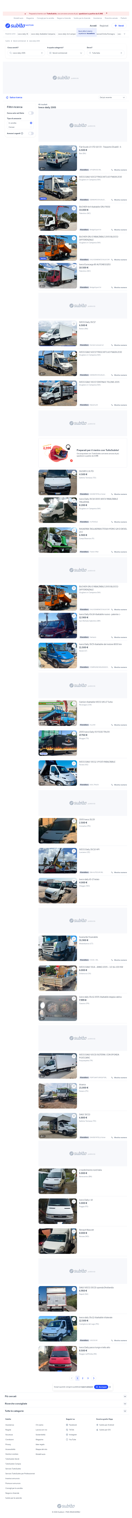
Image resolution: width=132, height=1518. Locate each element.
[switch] (31, 113)
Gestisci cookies (11, 1454)
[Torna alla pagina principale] (20, 25)
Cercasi (11, 127)
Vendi (121, 25)
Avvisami (103, 1387)
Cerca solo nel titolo (15, 113)
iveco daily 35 (23, 34)
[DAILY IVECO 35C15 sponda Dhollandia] (82, 1300)
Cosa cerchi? (13, 47)
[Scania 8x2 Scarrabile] (82, 949)
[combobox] (26, 53)
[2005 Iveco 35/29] (82, 832)
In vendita (12, 123)
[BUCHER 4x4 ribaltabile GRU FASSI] (82, 219)
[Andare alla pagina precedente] (71, 1378)
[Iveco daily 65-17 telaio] (82, 892)
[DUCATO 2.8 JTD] (82, 482)
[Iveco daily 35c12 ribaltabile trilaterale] (82, 1330)
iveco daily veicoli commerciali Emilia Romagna (97, 34)
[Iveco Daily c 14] (82, 1212)
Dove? (89, 47)
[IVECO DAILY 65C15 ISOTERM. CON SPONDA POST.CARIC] (82, 1067)
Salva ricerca (16, 97)
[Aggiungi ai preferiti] (74, 148)
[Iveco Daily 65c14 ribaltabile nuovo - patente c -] (82, 626)
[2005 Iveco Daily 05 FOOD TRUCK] (82, 744)
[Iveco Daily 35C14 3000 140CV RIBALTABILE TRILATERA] (82, 511)
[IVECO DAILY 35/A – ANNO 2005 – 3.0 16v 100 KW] (82, 979)
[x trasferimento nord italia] (82, 1182)
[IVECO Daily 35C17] (82, 334)
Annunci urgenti (13, 133)
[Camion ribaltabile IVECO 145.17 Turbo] (82, 714)
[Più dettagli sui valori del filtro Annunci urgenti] (22, 133)
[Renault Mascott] (82, 1242)
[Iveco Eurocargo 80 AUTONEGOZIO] (82, 277)
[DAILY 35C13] (82, 1126)
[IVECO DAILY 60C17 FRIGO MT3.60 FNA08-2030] (82, 189)
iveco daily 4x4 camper (67, 34)
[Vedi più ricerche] (124, 34)
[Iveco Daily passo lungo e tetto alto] (82, 1359)
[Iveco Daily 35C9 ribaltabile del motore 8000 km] (82, 656)
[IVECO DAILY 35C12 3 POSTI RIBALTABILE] (82, 774)
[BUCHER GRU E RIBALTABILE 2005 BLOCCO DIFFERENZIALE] (82, 248)
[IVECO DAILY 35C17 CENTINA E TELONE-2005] (82, 394)
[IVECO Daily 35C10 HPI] (82, 862)
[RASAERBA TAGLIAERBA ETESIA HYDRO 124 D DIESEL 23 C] (82, 541)
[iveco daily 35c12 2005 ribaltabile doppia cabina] (82, 1009)
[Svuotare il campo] (42, 53)
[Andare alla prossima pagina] (93, 1378)
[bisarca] (82, 1097)
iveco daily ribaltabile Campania (43, 34)
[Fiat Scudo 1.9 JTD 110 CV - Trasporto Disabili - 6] (82, 159)
